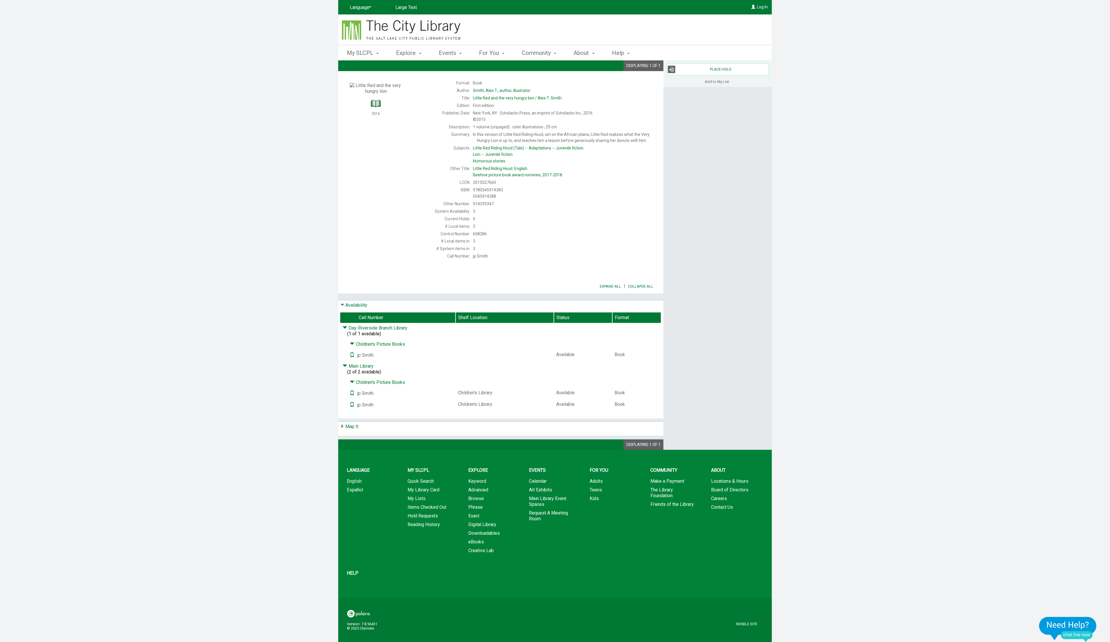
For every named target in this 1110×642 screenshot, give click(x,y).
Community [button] (537, 52)
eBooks (476, 542)
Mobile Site (746, 624)
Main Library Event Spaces (547, 501)
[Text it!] (352, 355)
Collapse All (640, 286)
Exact (473, 516)
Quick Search (421, 481)
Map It (351, 426)
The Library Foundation (661, 492)
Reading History (424, 524)
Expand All (610, 286)
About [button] (582, 52)
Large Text (406, 7)
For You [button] (489, 52)
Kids (594, 498)
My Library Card (423, 490)
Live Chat (1068, 629)
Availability (356, 305)
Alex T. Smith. (518, 98)
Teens (596, 490)
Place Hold (721, 69)
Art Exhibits (540, 490)
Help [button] (619, 52)
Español (355, 490)
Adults (596, 481)
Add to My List (717, 81)
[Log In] (753, 7)
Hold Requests (423, 516)
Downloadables (484, 533)
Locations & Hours (729, 481)
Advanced (478, 490)
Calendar (538, 481)
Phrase (475, 507)
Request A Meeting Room (548, 515)
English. (500, 168)
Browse (476, 498)
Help (352, 573)
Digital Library (482, 524)
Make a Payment (667, 481)
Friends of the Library (672, 504)
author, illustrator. (502, 90)
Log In (762, 7)
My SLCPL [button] (361, 52)
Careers (719, 498)
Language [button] (358, 470)
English (354, 481)
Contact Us (722, 507)
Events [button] (448, 52)
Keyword (477, 481)
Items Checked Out (427, 507)
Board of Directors (729, 490)
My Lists (417, 498)
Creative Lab (481, 550)
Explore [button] (406, 52)
